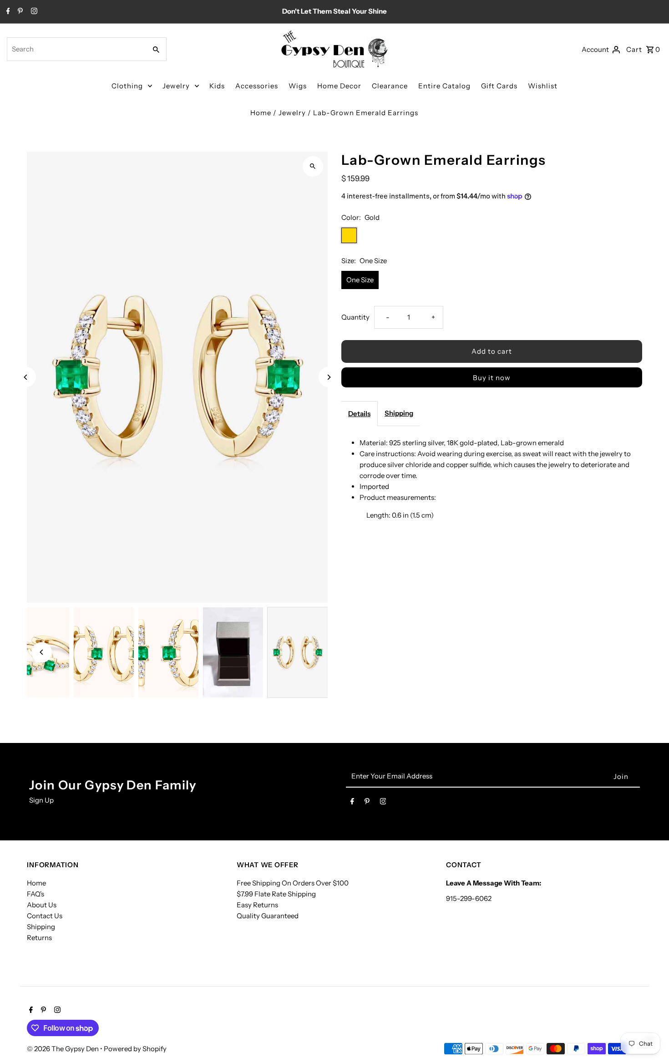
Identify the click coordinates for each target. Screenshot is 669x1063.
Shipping (399, 413)
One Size (360, 279)
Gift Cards (499, 85)
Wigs (298, 85)
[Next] (329, 377)
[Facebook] (7, 12)
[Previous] (25, 377)
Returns (39, 937)
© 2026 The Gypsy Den (63, 1048)
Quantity (355, 317)
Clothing (127, 85)
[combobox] (75, 49)
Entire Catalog (444, 85)
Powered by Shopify (135, 1048)
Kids (217, 85)
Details (359, 413)
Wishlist (543, 85)
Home (260, 112)
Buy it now (492, 377)
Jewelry (176, 85)
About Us (41, 904)
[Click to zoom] (313, 166)
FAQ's (35, 894)
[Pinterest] (19, 12)
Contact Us (44, 915)
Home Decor (339, 85)
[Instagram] (33, 12)
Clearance (390, 85)
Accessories (256, 85)
